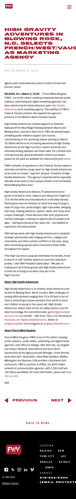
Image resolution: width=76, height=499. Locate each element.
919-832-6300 (54, 477)
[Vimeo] (32, 470)
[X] (13, 470)
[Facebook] (6, 470)
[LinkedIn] (25, 470)
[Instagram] (19, 470)
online (67, 158)
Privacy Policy (10, 483)
